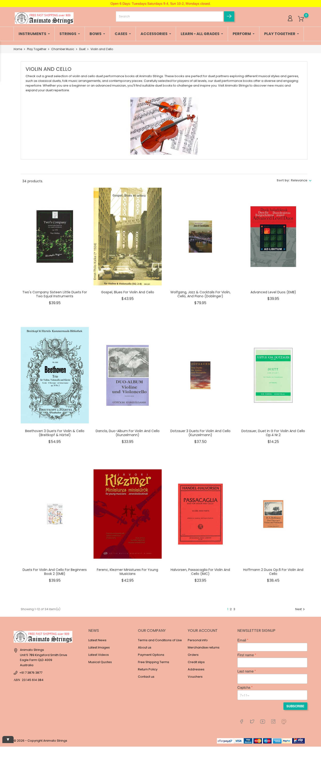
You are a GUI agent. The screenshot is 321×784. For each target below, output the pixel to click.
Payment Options (151, 655)
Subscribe (295, 706)
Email (241, 640)
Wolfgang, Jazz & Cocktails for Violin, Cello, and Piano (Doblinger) (200, 294)
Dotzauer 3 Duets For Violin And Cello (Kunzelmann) (200, 433)
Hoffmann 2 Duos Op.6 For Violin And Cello (273, 571)
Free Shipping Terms (153, 662)
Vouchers (195, 676)
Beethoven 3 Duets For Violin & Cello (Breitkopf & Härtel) (54, 433)
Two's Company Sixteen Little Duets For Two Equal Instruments (54, 294)
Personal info (198, 640)
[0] (301, 19)
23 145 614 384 (32, 680)
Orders (193, 655)
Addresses (196, 669)
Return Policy (147, 669)
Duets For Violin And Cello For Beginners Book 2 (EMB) (55, 571)
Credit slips (196, 662)
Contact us (146, 676)
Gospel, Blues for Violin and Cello (127, 292)
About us (144, 647)
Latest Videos (98, 655)
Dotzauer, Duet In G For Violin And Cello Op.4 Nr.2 (273, 433)
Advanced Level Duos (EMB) (273, 292)
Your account (203, 630)
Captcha (243, 687)
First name (245, 655)
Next (300, 609)
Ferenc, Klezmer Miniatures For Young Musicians (127, 571)
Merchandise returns (203, 647)
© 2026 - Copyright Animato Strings (40, 740)
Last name (245, 671)
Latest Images (99, 647)
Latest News (97, 640)
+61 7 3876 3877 (30, 672)
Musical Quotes (100, 662)
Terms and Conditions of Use (160, 640)
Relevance (299, 180)
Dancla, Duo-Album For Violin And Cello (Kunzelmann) (128, 433)
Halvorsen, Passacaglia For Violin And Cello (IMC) (200, 571)
